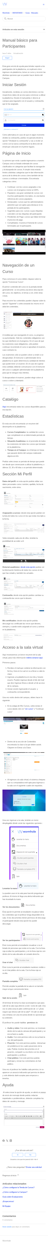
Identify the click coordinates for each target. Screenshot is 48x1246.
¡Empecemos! (8, 1201)
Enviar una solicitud (34, 1167)
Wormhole (6, 13)
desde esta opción (27, 567)
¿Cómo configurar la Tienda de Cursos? (18, 1187)
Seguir (7, 58)
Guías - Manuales (31, 13)
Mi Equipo (6, 1206)
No (30, 1155)
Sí (17, 1155)
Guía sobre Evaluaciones (12, 1197)
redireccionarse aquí (34, 658)
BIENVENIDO (18, 13)
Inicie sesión (6, 1227)
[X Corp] (7, 1141)
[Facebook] (3, 1141)
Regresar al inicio (9, 1175)
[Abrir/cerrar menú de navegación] (43, 4)
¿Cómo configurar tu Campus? (14, 1192)
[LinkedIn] (11, 1141)
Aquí (4, 407)
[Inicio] (4, 6)
